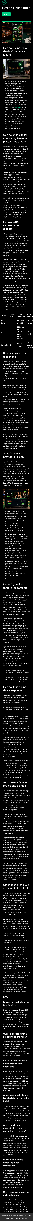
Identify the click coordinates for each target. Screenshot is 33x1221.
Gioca (6, 14)
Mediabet (17, 107)
